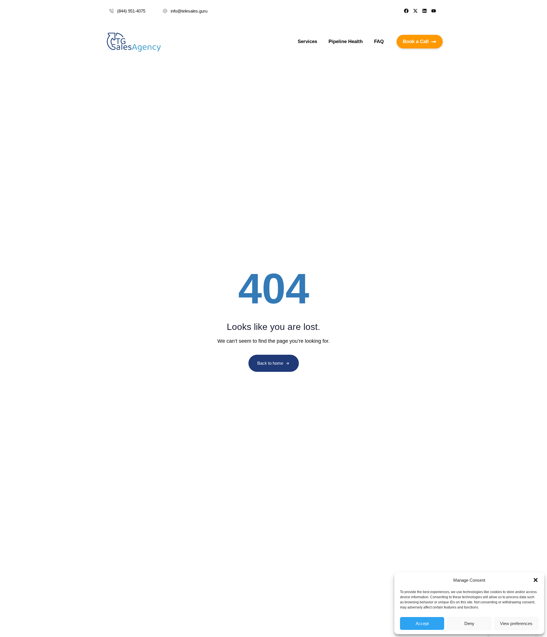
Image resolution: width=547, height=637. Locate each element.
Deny (469, 623)
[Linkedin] (424, 10)
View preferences (516, 623)
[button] (535, 580)
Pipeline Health (345, 41)
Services (307, 41)
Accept (422, 623)
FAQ (379, 41)
